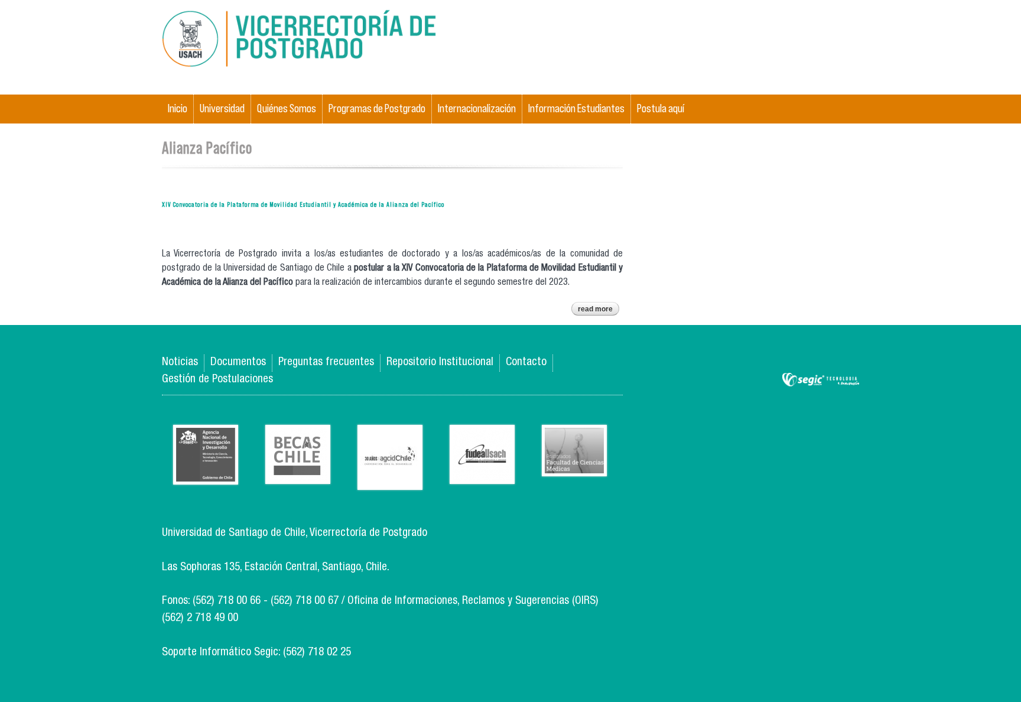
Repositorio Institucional (439, 362)
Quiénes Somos (286, 108)
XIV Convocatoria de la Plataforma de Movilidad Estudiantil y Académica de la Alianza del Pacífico (303, 204)
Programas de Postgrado (377, 108)
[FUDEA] (482, 474)
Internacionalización (477, 108)
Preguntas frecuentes (326, 362)
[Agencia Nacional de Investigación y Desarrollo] (205, 475)
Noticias (180, 362)
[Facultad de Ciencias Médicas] (574, 467)
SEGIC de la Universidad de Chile (820, 380)
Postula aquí (660, 108)
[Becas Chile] (297, 474)
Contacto (526, 362)
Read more (598, 310)
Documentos (238, 362)
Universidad (222, 108)
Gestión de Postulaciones (217, 379)
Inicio (177, 108)
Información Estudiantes (576, 108)
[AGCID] (389, 480)
